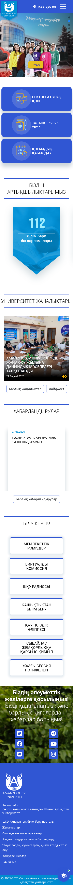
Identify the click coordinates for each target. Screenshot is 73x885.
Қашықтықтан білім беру (36, 607)
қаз (41, 6)
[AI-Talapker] (64, 876)
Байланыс (9, 862)
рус (48, 6)
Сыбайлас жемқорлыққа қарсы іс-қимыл (36, 647)
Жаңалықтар (11, 827)
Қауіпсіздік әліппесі (36, 627)
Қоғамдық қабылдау (42, 151)
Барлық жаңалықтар (25, 389)
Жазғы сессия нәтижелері (37, 668)
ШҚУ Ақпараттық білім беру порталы (28, 821)
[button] (69, 17)
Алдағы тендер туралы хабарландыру (28, 839)
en (54, 6)
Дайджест (56, 389)
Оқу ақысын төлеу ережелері (22, 833)
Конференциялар (14, 856)
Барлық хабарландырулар (36, 499)
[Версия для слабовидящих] (34, 6)
